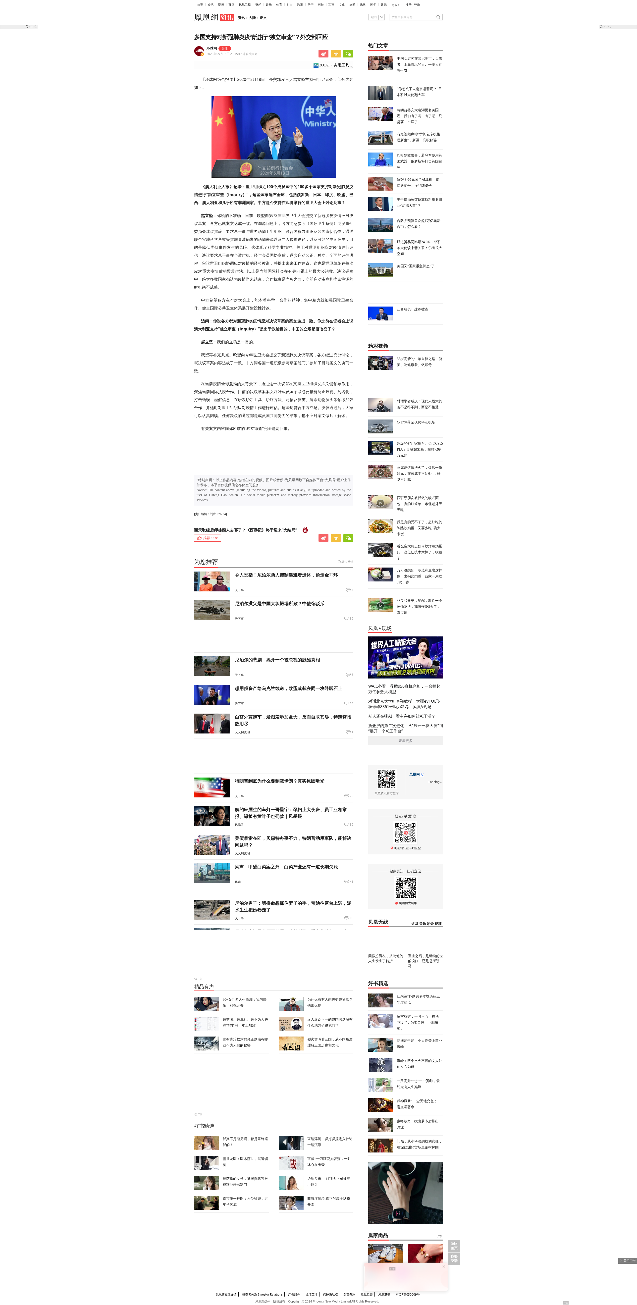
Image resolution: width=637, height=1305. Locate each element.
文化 (342, 4)
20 (351, 796)
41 (351, 882)
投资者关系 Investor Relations (262, 1294)
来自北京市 (232, 54)
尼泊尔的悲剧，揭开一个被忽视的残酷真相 (277, 660)
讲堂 (415, 924)
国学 (373, 4)
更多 (394, 5)
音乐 (422, 924)
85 (351, 825)
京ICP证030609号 (408, 1294)
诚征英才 (312, 1294)
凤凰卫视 (245, 4)
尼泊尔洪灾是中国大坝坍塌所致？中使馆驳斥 (279, 603)
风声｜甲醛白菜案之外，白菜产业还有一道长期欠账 (286, 867)
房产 (311, 4)
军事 (331, 4)
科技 (321, 4)
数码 (384, 4)
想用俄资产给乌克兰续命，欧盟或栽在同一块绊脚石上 (288, 688)
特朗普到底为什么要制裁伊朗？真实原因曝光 (279, 781)
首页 (200, 4)
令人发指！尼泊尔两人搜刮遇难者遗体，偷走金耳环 (286, 575)
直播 (231, 4)
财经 (258, 4)
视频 (221, 4)
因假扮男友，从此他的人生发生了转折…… (385, 958)
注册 (409, 4)
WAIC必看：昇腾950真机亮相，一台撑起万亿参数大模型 (404, 688)
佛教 (363, 4)
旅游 (352, 4)
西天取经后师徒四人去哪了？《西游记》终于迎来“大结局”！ (247, 530)
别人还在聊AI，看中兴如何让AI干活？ (401, 716)
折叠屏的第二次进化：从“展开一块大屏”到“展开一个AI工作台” (405, 728)
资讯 (210, 4)
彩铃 (430, 924)
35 (351, 619)
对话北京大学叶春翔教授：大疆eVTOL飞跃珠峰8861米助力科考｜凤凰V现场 (404, 703)
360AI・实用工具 (334, 65)
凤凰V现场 (380, 628)
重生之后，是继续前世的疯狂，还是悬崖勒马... (425, 960)
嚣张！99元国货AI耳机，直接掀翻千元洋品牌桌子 (418, 182)
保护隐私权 (330, 1294)
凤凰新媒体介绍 (226, 1294)
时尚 (290, 4)
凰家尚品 (378, 1235)
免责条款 (349, 1294)
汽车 (300, 4)
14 (351, 703)
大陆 (252, 18)
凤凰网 (414, 774)
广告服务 (294, 1294)
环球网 (212, 48)
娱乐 (269, 4)
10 (351, 918)
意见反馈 (367, 1294)
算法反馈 (347, 562)
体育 (279, 4)
